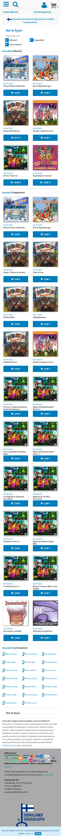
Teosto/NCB (47, 774)
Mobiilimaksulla (9, 745)
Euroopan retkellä (52, 670)
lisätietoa (29, 833)
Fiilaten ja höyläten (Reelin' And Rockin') (13, 686)
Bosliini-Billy (30, 662)
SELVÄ (38, 834)
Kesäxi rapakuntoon (13, 694)
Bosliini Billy (10, 662)
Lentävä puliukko (12, 702)
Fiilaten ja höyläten (13, 678)
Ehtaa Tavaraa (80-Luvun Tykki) (13, 670)
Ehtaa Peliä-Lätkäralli (52, 662)
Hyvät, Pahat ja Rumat (32, 686)
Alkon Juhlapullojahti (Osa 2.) (32, 654)
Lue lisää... (8, 766)
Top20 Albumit (10, 12)
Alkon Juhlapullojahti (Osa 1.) (13, 654)
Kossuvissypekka (32, 694)
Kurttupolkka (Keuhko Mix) (52, 694)
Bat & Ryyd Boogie (52, 654)
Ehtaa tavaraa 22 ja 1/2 (32, 670)
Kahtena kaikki (50, 686)
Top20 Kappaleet (42, 12)
